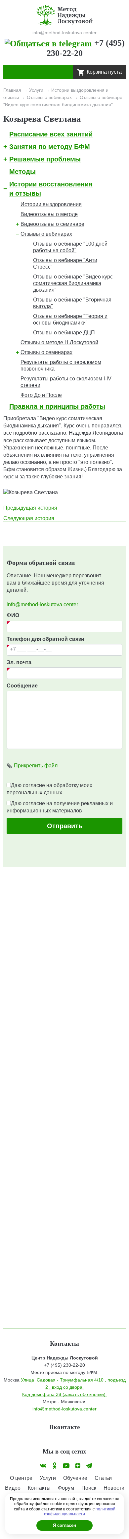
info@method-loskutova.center (42, 604)
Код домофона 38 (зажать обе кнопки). (64, 1394)
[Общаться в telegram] (49, 43)
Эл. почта (19, 662)
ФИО (13, 615)
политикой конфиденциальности (79, 1512)
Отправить (64, 826)
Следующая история (28, 518)
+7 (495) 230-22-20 (64, 1365)
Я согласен (64, 1525)
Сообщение (22, 685)
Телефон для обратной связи (45, 639)
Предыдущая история (30, 508)
